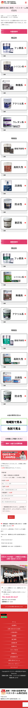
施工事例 (14, 639)
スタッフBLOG (14, 650)
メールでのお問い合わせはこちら (14, 606)
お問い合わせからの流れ (14, 629)
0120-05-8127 (12, 597)
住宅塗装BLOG (14, 657)
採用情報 (14, 636)
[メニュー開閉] (26, 2)
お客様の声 (14, 643)
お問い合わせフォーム (14, 660)
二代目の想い (14, 632)
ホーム (14, 622)
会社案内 (14, 625)
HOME (2, 15)
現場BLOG (14, 653)
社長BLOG (14, 646)
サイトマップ (14, 667)
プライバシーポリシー (14, 664)
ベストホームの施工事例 (12, 15)
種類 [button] (5, 56)
